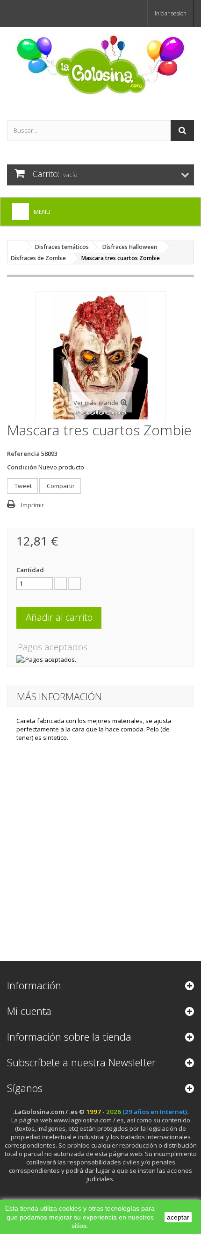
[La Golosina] (100, 65)
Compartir (60, 486)
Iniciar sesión (171, 13)
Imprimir (32, 505)
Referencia (23, 453)
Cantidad (30, 570)
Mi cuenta (29, 1011)
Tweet (22, 486)
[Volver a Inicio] (17, 247)
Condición (22, 467)
